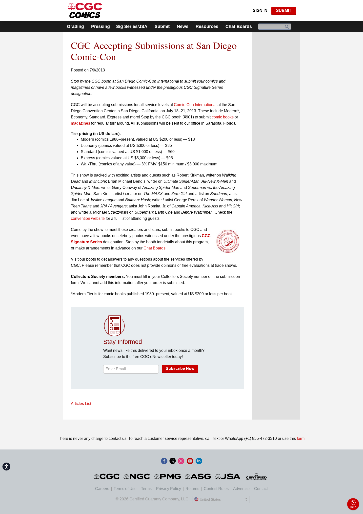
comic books (223, 117)
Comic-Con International (195, 105)
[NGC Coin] (137, 476)
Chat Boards (238, 26)
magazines (80, 123)
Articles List (81, 404)
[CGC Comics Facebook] (164, 461)
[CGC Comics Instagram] (181, 461)
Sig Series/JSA (131, 26)
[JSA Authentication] (227, 476)
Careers (102, 489)
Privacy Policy (168, 489)
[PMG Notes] (167, 476)
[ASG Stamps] (198, 476)
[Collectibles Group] (256, 476)
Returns (192, 489)
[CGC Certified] (85, 10)
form (300, 438)
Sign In (260, 10)
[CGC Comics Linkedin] (198, 461)
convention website (88, 218)
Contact (261, 489)
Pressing (100, 26)
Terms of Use (125, 489)
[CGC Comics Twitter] (172, 461)
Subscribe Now (180, 368)
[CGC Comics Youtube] (190, 461)
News (182, 26)
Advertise (241, 489)
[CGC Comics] (107, 476)
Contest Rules (216, 489)
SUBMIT (283, 10)
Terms (146, 489)
